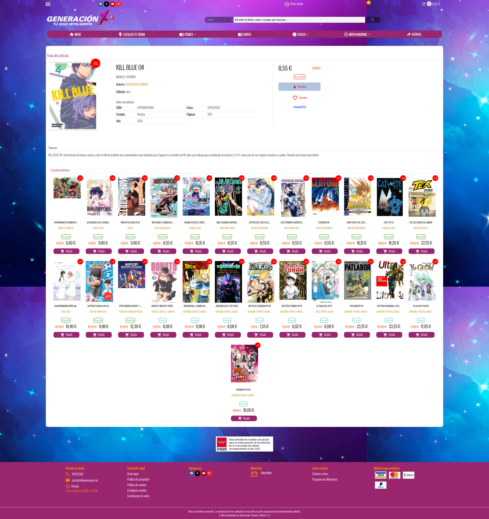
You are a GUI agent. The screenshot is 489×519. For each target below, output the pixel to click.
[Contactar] (48, 3)
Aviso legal (132, 473)
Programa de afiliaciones (324, 479)
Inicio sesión (296, 3)
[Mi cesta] (423, 3)
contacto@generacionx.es (85, 480)
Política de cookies (136, 485)
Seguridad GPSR (299, 106)
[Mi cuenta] (287, 3)
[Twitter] (106, 4)
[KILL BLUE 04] (72, 96)
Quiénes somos (320, 473)
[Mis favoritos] (364, 3)
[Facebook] (100, 4)
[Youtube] (112, 4)
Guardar (302, 97)
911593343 (77, 474)
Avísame (301, 86)
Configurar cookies (137, 490)
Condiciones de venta (138, 496)
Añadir (68, 251)
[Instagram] (118, 4)
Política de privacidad (138, 479)
